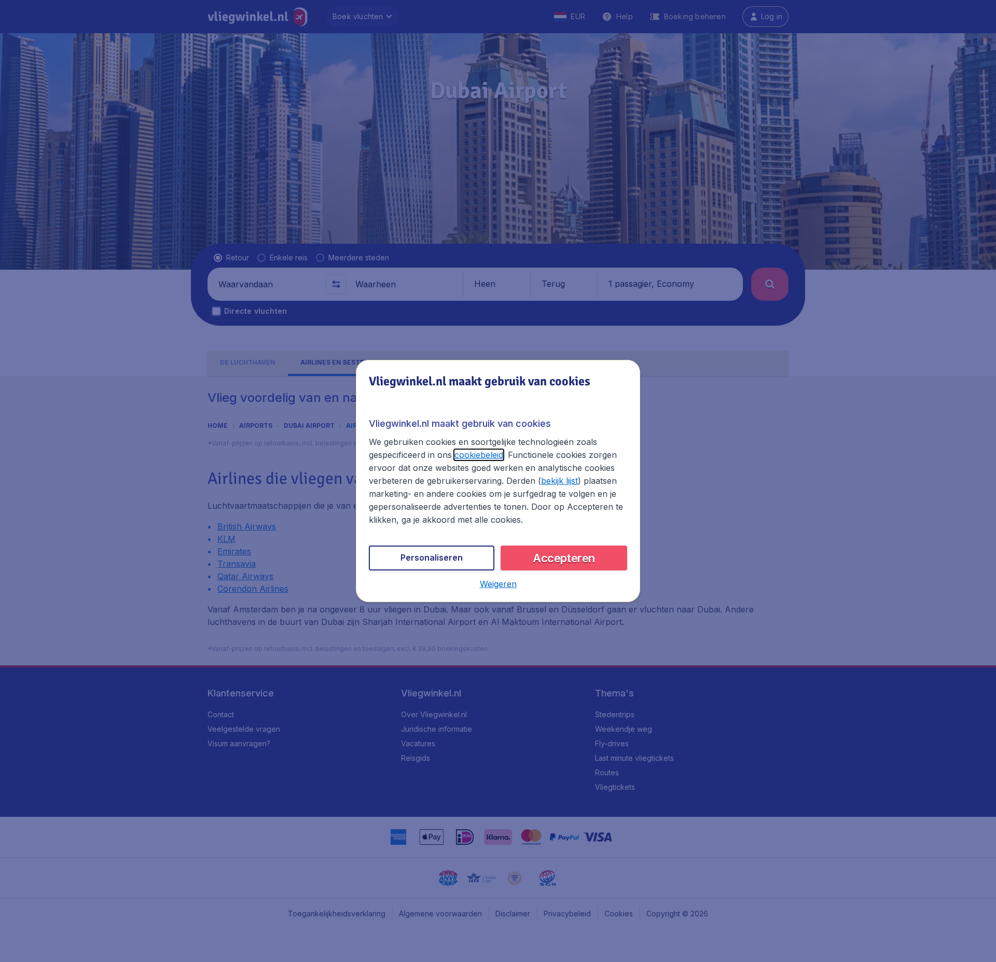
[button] (498, 584)
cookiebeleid (478, 455)
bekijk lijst (559, 481)
